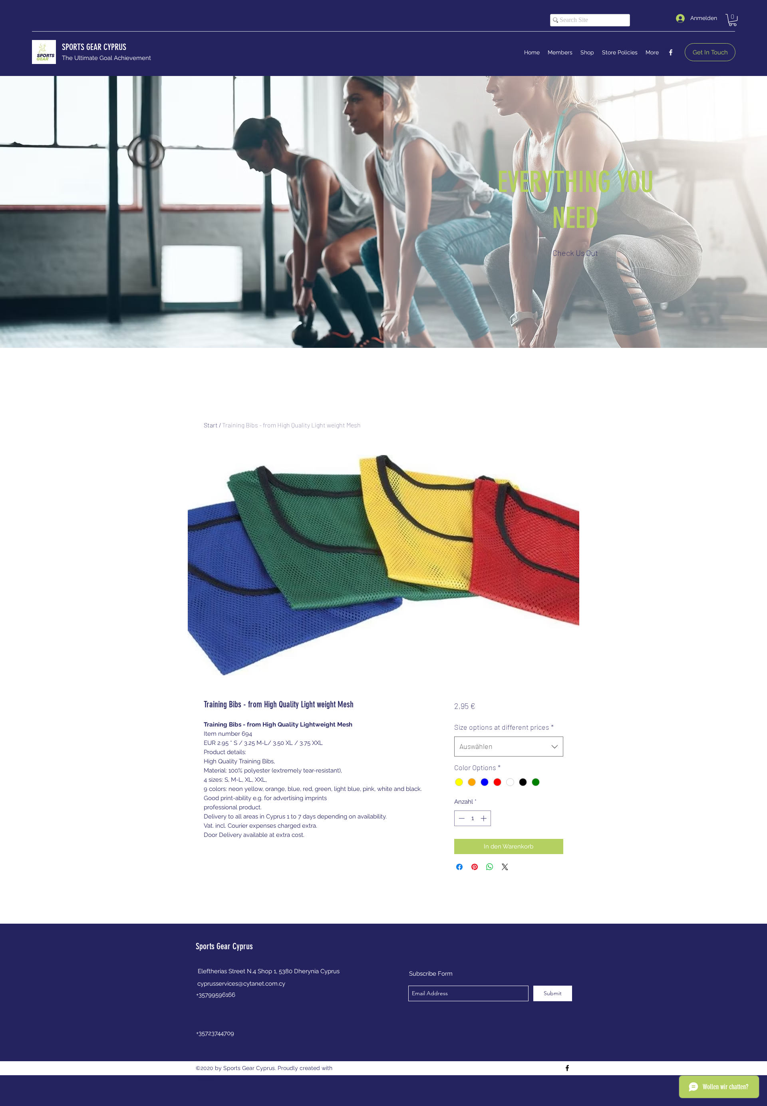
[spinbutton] (472, 818)
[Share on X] (505, 867)
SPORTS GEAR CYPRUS (94, 47)
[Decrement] (460, 818)
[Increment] (484, 818)
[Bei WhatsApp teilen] (490, 867)
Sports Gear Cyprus (224, 946)
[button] (732, 20)
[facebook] (671, 52)
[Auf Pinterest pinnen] (474, 867)
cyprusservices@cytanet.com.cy (241, 983)
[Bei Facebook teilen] (459, 867)
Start (211, 425)
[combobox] (508, 747)
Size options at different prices (504, 727)
